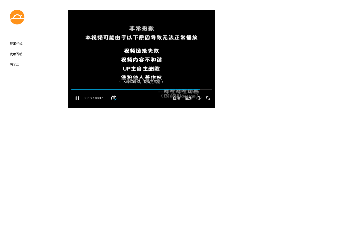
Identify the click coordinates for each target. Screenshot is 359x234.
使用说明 (16, 54)
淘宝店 (14, 64)
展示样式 (16, 44)
